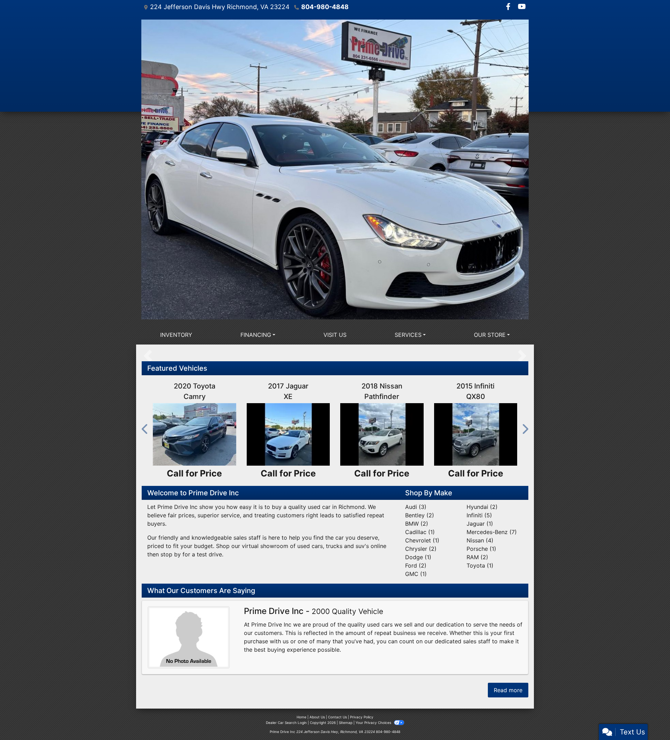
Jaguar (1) (480, 523)
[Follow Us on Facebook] (509, 6)
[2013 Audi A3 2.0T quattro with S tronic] (288, 434)
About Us (317, 717)
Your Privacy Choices (374, 722)
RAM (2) (477, 557)
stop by (171, 554)
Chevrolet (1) (422, 540)
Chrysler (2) (421, 548)
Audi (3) (415, 506)
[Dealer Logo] (335, 169)
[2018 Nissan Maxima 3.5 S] (382, 434)
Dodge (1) (418, 557)
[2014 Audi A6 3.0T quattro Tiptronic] (476, 434)
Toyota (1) (480, 565)
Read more (508, 690)
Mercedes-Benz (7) (492, 531)
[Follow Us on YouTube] (522, 6)
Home (301, 717)
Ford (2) (415, 565)
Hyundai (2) (482, 506)
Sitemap (345, 722)
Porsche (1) (481, 548)
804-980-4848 (325, 6)
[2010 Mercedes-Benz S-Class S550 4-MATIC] (194, 434)
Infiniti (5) (479, 515)
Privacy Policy (361, 717)
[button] (145, 429)
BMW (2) (416, 523)
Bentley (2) (419, 515)
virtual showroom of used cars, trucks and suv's (305, 545)
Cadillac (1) (420, 531)
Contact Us (337, 717)
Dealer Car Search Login (286, 722)
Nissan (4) (480, 540)
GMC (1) (416, 573)
